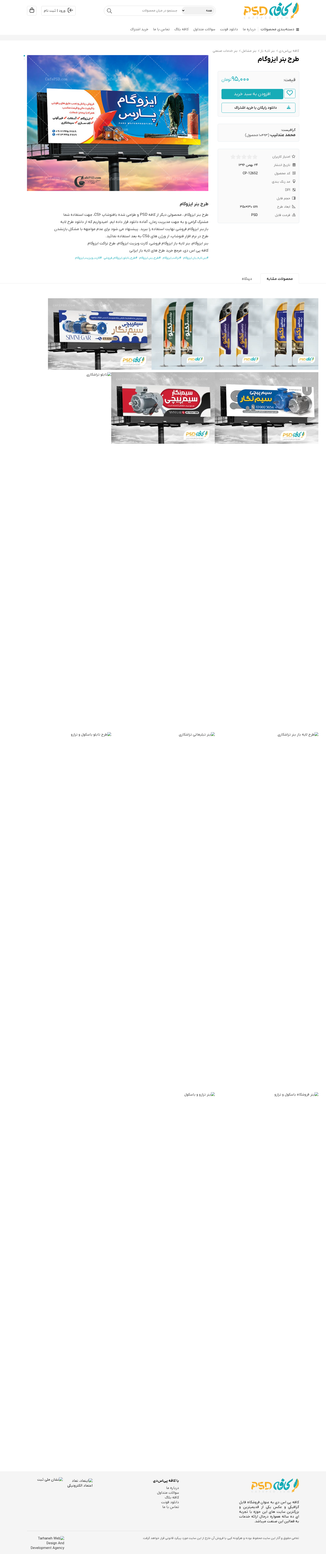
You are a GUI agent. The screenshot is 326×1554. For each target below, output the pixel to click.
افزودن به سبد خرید (252, 94)
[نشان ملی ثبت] (45, 1495)
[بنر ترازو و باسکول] (163, 1271)
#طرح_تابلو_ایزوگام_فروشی (120, 258)
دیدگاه (247, 279)
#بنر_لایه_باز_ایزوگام (195, 258)
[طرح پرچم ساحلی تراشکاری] (235, 334)
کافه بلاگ (181, 29)
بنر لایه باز (267, 51)
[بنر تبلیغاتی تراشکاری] (163, 911)
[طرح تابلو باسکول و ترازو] (59, 911)
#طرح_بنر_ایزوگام (150, 258)
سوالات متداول (204, 29)
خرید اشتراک (139, 29)
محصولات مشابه (280, 279)
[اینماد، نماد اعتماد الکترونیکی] (78, 1494)
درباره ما (249, 29)
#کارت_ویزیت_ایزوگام (88, 258)
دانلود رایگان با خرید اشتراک (255, 107)
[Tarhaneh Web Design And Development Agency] (45, 1543)
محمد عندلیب (282, 135)
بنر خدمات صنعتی (225, 51)
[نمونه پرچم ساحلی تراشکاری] (290, 334)
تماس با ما (161, 29)
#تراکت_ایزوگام (172, 258)
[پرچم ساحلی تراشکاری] (179, 334)
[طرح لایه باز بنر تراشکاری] (266, 911)
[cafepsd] (271, 10)
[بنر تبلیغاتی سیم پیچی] (100, 334)
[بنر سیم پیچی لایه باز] (163, 408)
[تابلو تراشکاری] (59, 551)
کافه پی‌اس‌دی (289, 51)
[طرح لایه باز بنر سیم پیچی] (266, 408)
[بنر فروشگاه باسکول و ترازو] (266, 1271)
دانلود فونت (229, 29)
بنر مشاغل (249, 51)
